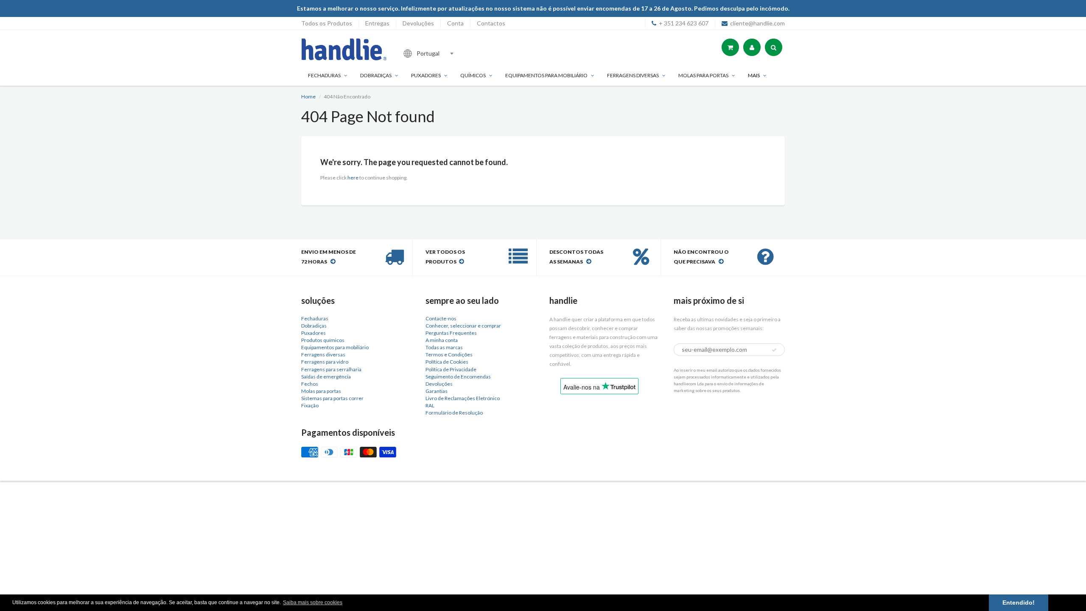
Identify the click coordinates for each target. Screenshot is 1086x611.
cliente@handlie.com (757, 23)
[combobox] (455, 53)
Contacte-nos (440, 318)
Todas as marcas (444, 347)
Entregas (377, 23)
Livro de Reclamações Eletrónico (462, 398)
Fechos (309, 384)
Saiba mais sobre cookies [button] (312, 602)
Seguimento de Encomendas (458, 376)
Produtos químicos (322, 340)
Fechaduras (324, 75)
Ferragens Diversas (633, 75)
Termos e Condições (449, 354)
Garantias (436, 391)
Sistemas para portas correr (332, 398)
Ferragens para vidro (324, 362)
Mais (754, 75)
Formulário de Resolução (454, 412)
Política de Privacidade (450, 369)
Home (308, 96)
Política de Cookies (446, 362)
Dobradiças (376, 75)
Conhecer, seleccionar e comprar (463, 325)
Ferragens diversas (323, 354)
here (352, 177)
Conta (455, 23)
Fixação (310, 405)
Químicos (473, 75)
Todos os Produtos (326, 23)
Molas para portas (703, 75)
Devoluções (418, 23)
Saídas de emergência (326, 376)
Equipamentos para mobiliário (546, 75)
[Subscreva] (774, 350)
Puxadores (426, 75)
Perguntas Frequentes (451, 333)
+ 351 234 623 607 (683, 23)
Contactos (491, 23)
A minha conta (441, 340)
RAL (429, 405)
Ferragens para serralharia (331, 369)
